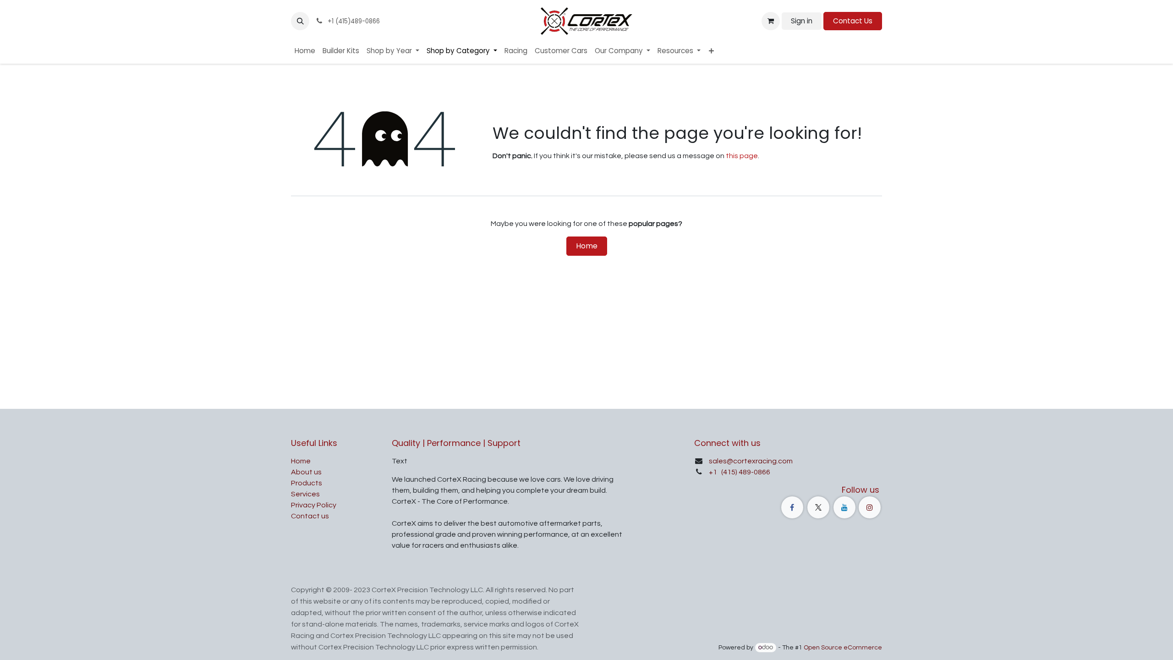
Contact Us (852, 21)
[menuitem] (305, 51)
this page (742, 156)
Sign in (801, 21)
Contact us (310, 516)
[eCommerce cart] (771, 21)
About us (306, 472)
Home (586, 246)
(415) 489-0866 (745, 472)
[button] (300, 21)
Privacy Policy (313, 505)
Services (305, 494)
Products (306, 483)
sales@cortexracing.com (751, 461)
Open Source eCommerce (843, 647)
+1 (713, 472)
